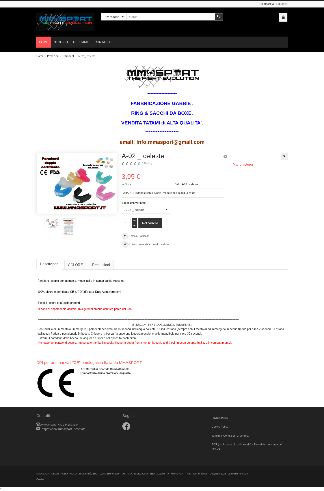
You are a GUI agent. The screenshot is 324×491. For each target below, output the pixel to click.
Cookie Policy (220, 426)
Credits (40, 479)
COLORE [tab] (75, 265)
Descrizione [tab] (49, 264)
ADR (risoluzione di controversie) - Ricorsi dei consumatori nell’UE (247, 446)
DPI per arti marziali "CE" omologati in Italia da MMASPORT (89, 362)
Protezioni (53, 56)
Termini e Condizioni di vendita (230, 435)
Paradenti (68, 56)
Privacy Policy (220, 417)
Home (40, 56)
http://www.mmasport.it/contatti (64, 428)
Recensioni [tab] (101, 265)
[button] (225, 157)
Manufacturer (243, 164)
